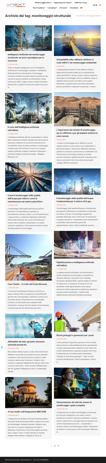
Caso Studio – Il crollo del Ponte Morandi (27, 284)
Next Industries (80, 16)
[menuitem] (43, 2)
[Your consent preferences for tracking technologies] (2, 347)
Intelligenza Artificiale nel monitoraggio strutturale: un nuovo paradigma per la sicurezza (26, 57)
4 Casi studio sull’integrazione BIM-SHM (27, 411)
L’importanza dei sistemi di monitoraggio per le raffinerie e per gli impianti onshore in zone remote (77, 133)
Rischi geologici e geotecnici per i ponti (75, 335)
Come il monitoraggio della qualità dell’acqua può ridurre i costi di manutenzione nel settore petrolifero (25, 198)
